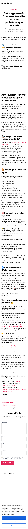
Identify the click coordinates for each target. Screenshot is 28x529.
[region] (14, 516)
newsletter (17, 381)
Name (3, 436)
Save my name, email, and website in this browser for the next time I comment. (13, 457)
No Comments (19, 31)
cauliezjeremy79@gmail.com (15, 29)
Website (3, 450)
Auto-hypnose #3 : (16, 346)
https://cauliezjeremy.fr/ (9, 385)
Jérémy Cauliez (6, 3)
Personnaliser (14, 521)
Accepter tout (13, 518)
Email (3, 443)
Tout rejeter (14, 525)
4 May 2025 (10, 31)
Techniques (13, 9)
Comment (4, 422)
